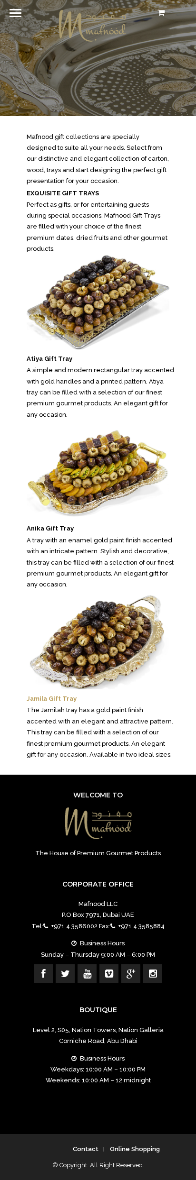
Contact (85, 1149)
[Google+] (130, 973)
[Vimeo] (108, 973)
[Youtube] (87, 973)
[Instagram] (152, 973)
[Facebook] (43, 973)
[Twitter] (65, 973)
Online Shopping (135, 1149)
